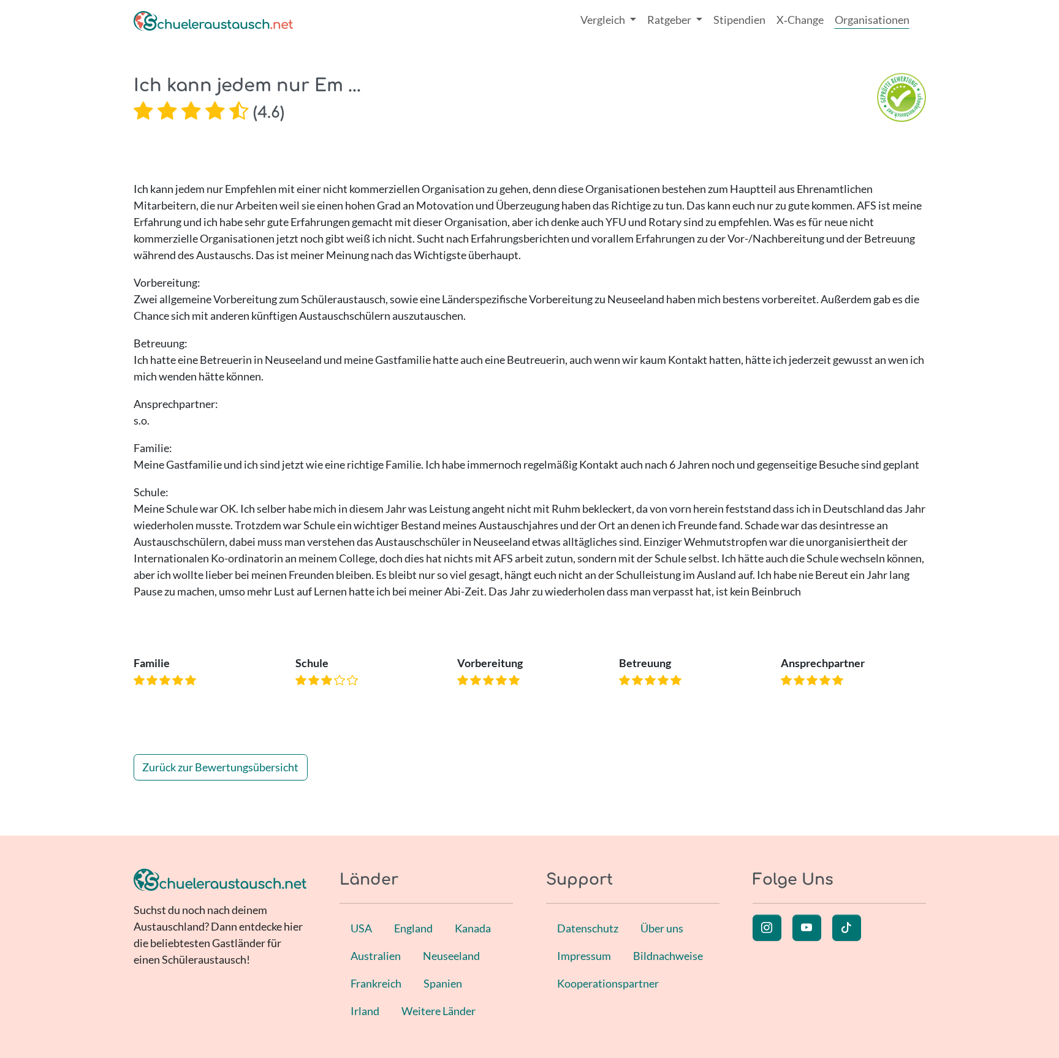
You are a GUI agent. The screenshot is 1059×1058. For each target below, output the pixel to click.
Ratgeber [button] (670, 19)
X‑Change (800, 19)
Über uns (661, 928)
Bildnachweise (668, 955)
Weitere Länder (438, 1011)
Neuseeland (451, 955)
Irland (365, 1011)
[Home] (213, 20)
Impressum (584, 955)
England (413, 928)
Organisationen (872, 19)
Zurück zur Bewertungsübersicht (220, 767)
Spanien (442, 983)
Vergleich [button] (603, 19)
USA (361, 928)
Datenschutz (587, 928)
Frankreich (376, 983)
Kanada (473, 928)
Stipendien (739, 19)
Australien (376, 955)
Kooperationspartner (608, 983)
